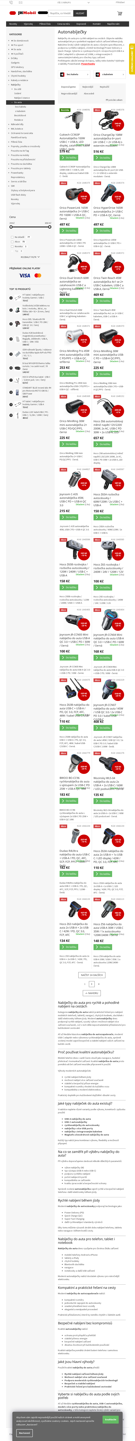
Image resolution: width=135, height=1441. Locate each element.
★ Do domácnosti (19, 40)
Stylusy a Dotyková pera (23, 190)
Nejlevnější (87, 87)
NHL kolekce (17, 128)
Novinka (20, 246)
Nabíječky (16, 84)
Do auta (18, 102)
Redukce (18, 120)
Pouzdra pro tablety (21, 168)
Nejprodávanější (69, 93)
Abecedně (89, 93)
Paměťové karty (19, 137)
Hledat (80, 13)
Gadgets (15, 62)
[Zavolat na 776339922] (14, 2)
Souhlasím (110, 1419)
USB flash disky (18, 195)
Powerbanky (17, 173)
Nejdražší (104, 87)
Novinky (15, 199)
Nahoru (93, 993)
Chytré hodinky (18, 76)
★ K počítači (17, 54)
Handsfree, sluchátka (21, 71)
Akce (20, 241)
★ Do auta (16, 49)
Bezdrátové (20, 115)
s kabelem (20, 111)
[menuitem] (13, 24)
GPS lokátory (17, 67)
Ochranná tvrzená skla (22, 133)
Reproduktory (18, 177)
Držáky (14, 58)
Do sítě (17, 89)
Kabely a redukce (19, 80)
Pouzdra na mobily (20, 155)
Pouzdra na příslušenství (23, 159)
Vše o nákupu (64, 2)
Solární (17, 93)
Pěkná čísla (16, 142)
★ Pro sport (17, 45)
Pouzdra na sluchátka (21, 164)
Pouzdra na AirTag (20, 151)
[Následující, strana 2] (92, 984)
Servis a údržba (18, 181)
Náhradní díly (17, 124)
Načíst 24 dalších (92, 975)
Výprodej (15, 203)
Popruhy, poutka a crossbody (25, 146)
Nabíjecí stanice (22, 98)
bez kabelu (20, 106)
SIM (12, 186)
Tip (18, 251)
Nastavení (24, 1433)
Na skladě (22, 237)
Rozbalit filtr (28, 257)
